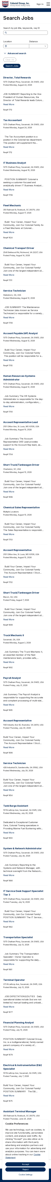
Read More (8, 104)
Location (7, 41)
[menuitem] (16, 4)
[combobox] (17, 46)
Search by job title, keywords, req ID (21, 28)
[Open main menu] (48, 4)
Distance (33, 41)
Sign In (39, 4)
